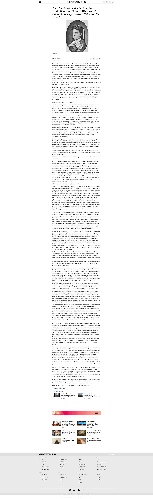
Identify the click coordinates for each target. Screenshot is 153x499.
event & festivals (101, 466)
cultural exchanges (102, 469)
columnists (44, 479)
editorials (44, 474)
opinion (41, 472)
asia (80, 461)
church (99, 474)
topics (43, 464)
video (96, 472)
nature (80, 479)
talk (98, 479)
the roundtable (45, 466)
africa (80, 459)
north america (82, 464)
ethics (61, 466)
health (61, 479)
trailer (99, 477)
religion (62, 464)
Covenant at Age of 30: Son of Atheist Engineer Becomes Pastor (94, 440)
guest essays (45, 477)
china (59, 458)
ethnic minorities (101, 467)
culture (97, 458)
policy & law (63, 462)
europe (80, 462)
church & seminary (83, 474)
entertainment (63, 477)
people (80, 482)
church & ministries (44, 458)
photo (78, 472)
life (59, 472)
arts (98, 459)
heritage (99, 464)
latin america (82, 466)
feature (43, 462)
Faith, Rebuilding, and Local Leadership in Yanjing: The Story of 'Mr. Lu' (68, 432)
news (43, 459)
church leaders (45, 467)
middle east (81, 469)
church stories (45, 469)
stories (62, 467)
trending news (63, 459)
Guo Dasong (57, 58)
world (78, 458)
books (98, 461)
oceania (81, 467)
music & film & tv (101, 462)
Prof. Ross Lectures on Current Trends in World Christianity (68, 440)
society (62, 461)
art (79, 477)
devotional (63, 474)
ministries (44, 461)
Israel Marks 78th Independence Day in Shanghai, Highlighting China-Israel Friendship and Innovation (93, 424)
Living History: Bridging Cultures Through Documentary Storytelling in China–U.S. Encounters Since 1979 (68, 424)
